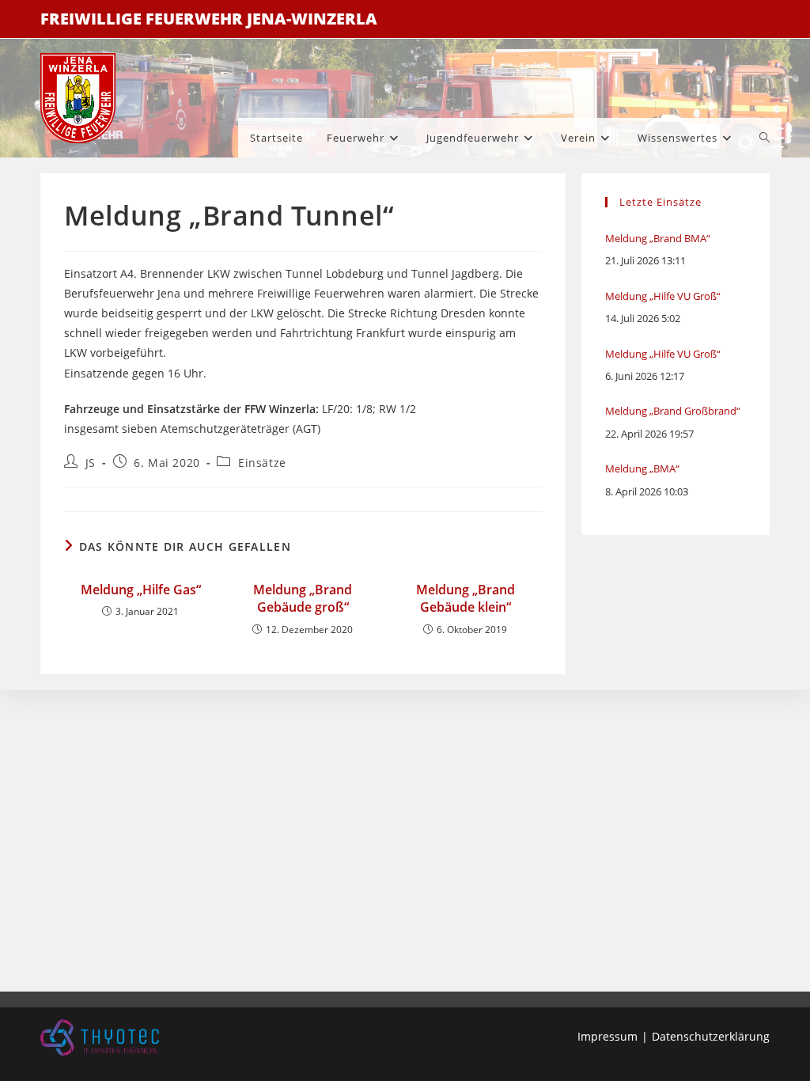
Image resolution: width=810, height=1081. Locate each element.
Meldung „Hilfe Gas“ (141, 589)
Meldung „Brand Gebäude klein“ (465, 598)
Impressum (607, 1036)
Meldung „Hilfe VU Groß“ (663, 296)
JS (90, 462)
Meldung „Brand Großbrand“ (672, 411)
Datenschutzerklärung (711, 1036)
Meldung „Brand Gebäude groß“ (302, 598)
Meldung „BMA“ (642, 468)
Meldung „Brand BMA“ (657, 238)
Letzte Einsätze (660, 202)
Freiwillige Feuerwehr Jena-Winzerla (208, 18)
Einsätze (262, 462)
